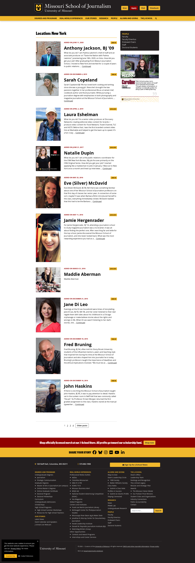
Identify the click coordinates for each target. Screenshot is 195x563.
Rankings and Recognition (140, 480)
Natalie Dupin (79, 153)
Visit (143, 8)
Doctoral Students (130, 47)
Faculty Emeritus (129, 39)
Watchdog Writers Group (81, 529)
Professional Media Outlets (80, 475)
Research (103, 18)
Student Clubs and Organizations (143, 496)
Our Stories (91, 18)
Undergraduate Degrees (44, 475)
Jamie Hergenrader (84, 220)
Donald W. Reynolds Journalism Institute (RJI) (89, 526)
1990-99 (113, 74)
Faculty (125, 36)
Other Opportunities (77, 532)
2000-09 (113, 43)
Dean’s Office (135, 475)
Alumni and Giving (129, 18)
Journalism (41, 477)
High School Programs (43, 507)
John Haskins (78, 386)
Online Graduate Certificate (47, 491)
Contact (133, 505)
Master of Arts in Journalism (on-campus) (52, 486)
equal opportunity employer (93, 551)
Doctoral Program (43, 494)
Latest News (39, 519)
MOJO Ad (75, 491)
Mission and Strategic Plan (141, 486)
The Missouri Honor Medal (143, 491)
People (114, 18)
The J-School (146, 18)
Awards (133, 488)
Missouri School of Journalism (78, 6)
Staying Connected (115, 496)
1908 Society (114, 480)
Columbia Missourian (80, 480)
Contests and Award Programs (83, 534)
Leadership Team (137, 477)
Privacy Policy (16, 548)
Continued (86, 66)
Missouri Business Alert (81, 488)
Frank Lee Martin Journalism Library (85, 507)
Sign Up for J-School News (135, 465)
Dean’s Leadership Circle (117, 477)
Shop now (149, 442)
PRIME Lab (112, 506)
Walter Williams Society (119, 483)
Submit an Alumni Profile (119, 494)
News (110, 503)
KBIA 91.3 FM (77, 483)
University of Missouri (58, 10)
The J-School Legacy (138, 483)
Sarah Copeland (80, 80)
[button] (26, 556)
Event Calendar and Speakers (46, 522)
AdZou (74, 477)
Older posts (82, 425)
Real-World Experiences (71, 18)
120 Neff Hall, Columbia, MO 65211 (52, 464)
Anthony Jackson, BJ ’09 (89, 48)
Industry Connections (139, 499)
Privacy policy (154, 546)
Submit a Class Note (117, 488)
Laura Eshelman (81, 114)
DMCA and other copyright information (136, 546)
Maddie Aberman (82, 274)
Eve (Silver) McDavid (85, 183)
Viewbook (154, 8)
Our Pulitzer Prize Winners (143, 494)
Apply (133, 8)
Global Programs (76, 502)
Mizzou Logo (38, 8)
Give (125, 8)
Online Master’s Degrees (46, 488)
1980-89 (113, 381)
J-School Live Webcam (43, 525)
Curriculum (39, 499)
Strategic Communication (46, 480)
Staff (124, 45)
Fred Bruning (78, 344)
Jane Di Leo (76, 304)
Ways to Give (112, 475)
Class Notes (112, 486)
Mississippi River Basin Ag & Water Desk (87, 515)
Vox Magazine (77, 499)
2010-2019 (113, 109)
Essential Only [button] (10, 556)
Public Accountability (138, 502)
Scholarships (40, 505)
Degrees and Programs (46, 18)
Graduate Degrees (42, 483)
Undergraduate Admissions (45, 502)
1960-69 (113, 339)
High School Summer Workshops (49, 510)
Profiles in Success (115, 491)
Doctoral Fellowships (45, 496)
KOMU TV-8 (76, 486)
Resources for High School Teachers (50, 513)
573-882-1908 (85, 464)
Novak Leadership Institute (82, 524)
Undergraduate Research (117, 508)
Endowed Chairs (129, 42)
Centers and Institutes (78, 505)
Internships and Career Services (84, 537)
